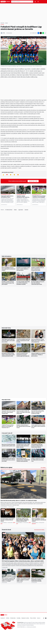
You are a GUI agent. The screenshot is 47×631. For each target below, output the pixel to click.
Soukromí (3, 618)
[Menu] (38, 1)
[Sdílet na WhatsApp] (43, 33)
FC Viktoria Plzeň (38, 66)
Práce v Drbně (33, 618)
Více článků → (43, 467)
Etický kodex (13, 618)
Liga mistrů (20, 209)
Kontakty (18, 618)
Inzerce (38, 618)
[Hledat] (32, 2)
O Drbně (7, 618)
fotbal (15, 209)
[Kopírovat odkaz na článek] (45, 33)
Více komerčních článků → (39, 529)
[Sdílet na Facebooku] (38, 33)
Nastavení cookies (25, 618)
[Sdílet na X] (41, 33)
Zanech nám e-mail (33, 181)
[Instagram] (45, 618)
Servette (26, 209)
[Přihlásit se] (35, 2)
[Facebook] (43, 618)
